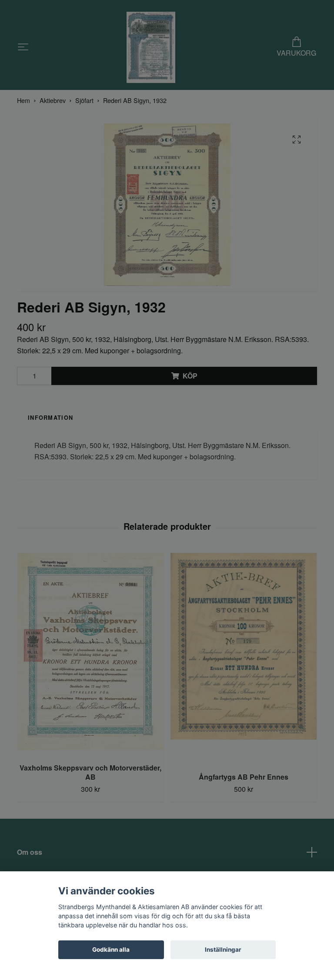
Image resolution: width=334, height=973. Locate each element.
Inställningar (223, 949)
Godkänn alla (111, 949)
